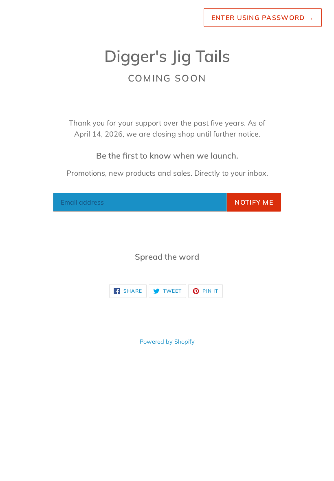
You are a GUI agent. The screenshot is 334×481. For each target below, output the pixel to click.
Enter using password (262, 17)
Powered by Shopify (167, 341)
